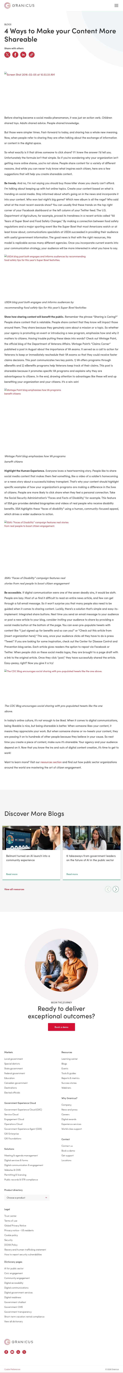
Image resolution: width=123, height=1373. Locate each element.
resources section (51, 762)
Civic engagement (13, 1273)
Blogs (64, 1063)
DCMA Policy (10, 1244)
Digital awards (69, 1119)
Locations (66, 1160)
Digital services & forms (16, 1160)
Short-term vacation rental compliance (24, 1316)
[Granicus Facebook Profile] (6, 1352)
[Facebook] (15, 55)
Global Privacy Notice (15, 1225)
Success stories (69, 1082)
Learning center (70, 1058)
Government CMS (13, 1306)
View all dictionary (13, 1321)
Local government (13, 1058)
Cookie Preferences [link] (12, 1369)
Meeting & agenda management (21, 1155)
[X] (7, 55)
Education (9, 1078)
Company (66, 1104)
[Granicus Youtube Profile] (12, 1352)
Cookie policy (11, 1235)
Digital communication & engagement (23, 1165)
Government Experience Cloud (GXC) (23, 1109)
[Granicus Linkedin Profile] (18, 1352)
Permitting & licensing (15, 1174)
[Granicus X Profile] (24, 1352)
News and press (69, 1109)
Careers (65, 1114)
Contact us (67, 1145)
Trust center (10, 1215)
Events (65, 1068)
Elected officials (12, 1092)
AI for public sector (14, 1268)
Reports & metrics (70, 1078)
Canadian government (16, 1082)
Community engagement (17, 1277)
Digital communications (16, 1287)
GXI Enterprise (11, 1133)
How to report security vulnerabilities (23, 1254)
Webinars (66, 1087)
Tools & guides (69, 1073)
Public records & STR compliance (21, 1179)
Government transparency (18, 1311)
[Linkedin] (23, 55)
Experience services (71, 1123)
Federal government (14, 1073)
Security (8, 1239)
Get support (68, 1155)
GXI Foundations (12, 1138)
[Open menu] (116, 5)
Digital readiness (12, 1297)
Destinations (10, 1087)
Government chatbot (15, 1302)
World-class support (72, 1128)
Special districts (12, 1063)
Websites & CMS (12, 1169)
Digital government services (18, 1292)
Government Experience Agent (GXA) (23, 1128)
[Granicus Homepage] (18, 1342)
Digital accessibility (13, 1282)
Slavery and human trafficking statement (25, 1249)
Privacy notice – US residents (19, 1230)
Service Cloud (11, 1114)
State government (13, 1068)
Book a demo (61, 1027)
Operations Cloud (13, 1123)
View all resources (14, 889)
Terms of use (10, 1220)
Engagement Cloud (14, 1119)
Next (116, 889)
